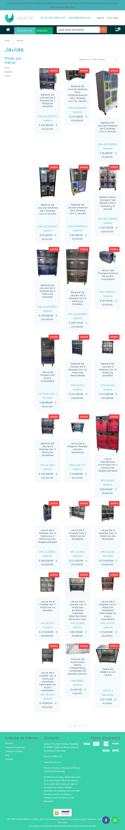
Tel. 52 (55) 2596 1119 (52, 17)
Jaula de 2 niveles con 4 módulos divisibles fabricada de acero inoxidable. (47, 681)
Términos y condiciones (98, 819)
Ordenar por (84, 59)
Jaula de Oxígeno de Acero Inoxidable (47, 376)
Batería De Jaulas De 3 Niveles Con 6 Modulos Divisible (77, 298)
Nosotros (9, 743)
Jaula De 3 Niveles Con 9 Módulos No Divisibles (107, 534)
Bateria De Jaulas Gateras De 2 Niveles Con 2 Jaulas (108, 127)
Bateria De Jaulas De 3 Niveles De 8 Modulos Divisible (47, 291)
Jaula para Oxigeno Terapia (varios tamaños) (78, 448)
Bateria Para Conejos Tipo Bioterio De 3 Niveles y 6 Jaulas (108, 203)
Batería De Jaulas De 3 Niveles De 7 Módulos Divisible (47, 100)
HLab (7, 67)
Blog (7, 755)
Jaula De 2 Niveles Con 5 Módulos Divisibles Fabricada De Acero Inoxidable (107, 610)
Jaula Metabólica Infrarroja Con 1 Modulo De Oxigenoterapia (108, 464)
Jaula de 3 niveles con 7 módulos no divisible (47, 606)
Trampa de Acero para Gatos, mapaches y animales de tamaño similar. (77, 666)
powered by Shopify (57, 819)
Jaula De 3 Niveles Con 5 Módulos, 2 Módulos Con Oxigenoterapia (47, 536)
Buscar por (24, 30)
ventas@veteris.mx (80, 17)
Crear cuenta (112, 17)
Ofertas (42, 30)
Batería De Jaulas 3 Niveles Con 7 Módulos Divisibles (47, 449)
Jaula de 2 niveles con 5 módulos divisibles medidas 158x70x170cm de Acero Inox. (78, 610)
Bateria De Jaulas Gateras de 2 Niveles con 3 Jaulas (78, 209)
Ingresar (100, 17)
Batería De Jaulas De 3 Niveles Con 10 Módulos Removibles (77, 369)
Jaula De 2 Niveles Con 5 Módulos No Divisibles (77, 534)
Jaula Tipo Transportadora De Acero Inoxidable (108, 274)
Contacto (9, 759)
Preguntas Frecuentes (15, 747)
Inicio (7, 40)
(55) (50, 756)
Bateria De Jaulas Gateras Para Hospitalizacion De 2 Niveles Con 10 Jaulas (78, 93)
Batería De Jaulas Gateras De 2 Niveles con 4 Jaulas (47, 209)
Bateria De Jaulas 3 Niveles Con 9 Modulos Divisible (107, 369)
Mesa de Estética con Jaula (108, 672)
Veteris (8, 75)
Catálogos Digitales (14, 751)
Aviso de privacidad (77, 819)
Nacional (8, 71)
